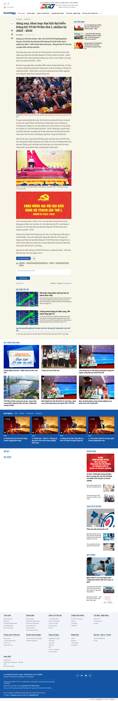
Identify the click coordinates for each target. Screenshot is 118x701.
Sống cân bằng (54, 635)
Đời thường (91, 555)
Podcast (21, 413)
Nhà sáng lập (30, 619)
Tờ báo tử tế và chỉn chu (50, 370)
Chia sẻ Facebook (24, 258)
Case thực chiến (53, 623)
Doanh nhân (31, 13)
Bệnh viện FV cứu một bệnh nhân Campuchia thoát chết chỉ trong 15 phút (100, 580)
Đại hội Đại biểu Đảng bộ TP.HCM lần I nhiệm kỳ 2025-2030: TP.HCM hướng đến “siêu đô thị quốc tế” (93, 36)
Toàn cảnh (21, 13)
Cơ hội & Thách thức (77, 619)
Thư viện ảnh (30, 413)
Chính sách (97, 619)
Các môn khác (53, 651)
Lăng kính (74, 625)
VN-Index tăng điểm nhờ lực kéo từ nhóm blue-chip (54, 294)
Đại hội (21, 265)
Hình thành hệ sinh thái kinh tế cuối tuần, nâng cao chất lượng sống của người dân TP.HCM (58, 402)
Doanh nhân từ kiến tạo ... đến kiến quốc (13, 663)
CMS (99, 699)
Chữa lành (52, 640)
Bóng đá (51, 645)
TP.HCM (52, 263)
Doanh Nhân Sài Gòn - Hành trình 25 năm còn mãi (21, 372)
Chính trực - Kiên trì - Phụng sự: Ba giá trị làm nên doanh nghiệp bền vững (44, 440)
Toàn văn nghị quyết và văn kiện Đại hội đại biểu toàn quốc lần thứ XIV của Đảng (42, 334)
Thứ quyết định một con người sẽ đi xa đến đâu (93, 544)
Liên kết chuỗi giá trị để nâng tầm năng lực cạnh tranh (94, 497)
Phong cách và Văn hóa (90, 13)
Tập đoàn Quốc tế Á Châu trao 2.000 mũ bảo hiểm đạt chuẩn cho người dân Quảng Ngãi (94, 589)
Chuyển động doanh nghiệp (34, 638)
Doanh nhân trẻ (30, 628)
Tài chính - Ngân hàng (73, 13)
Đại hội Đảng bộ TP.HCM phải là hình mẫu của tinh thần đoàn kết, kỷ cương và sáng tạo (93, 45)
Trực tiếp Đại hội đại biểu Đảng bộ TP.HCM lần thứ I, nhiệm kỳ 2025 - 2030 (92, 26)
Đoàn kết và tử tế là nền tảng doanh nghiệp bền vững (15, 439)
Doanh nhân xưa (31, 625)
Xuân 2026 (7, 656)
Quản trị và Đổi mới (43, 13)
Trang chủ (19, 19)
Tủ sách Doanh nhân (10, 640)
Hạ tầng (96, 623)
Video (16, 413)
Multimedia (8, 413)
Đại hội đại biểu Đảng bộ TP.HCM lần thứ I (37, 263)
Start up (73, 621)
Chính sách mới (8, 619)
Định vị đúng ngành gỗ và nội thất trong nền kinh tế (94, 486)
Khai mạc (22, 263)
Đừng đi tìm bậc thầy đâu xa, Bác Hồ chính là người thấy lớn (72, 439)
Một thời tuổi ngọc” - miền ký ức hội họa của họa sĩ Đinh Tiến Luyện (94, 598)
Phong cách (7, 638)
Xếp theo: (53, 283)
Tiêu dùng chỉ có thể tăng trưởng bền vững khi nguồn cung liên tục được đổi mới (96, 372)
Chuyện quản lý (53, 625)
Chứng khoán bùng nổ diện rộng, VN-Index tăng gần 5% (55, 312)
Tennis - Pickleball (54, 649)
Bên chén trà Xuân (9, 666)
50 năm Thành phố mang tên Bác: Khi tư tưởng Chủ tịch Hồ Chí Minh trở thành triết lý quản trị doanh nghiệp (99, 477)
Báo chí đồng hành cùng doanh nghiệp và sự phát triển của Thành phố (95, 402)
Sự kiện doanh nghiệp (33, 635)
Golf (50, 647)
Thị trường (74, 623)
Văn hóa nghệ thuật (99, 638)
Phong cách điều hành (32, 623)
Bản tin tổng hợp (8, 628)
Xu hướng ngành (8, 625)
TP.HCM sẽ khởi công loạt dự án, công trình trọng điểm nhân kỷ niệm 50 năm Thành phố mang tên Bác (20, 403)
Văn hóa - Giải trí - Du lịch (102, 635)
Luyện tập (51, 643)
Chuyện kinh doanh (57, 13)
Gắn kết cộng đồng (31, 640)
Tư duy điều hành (54, 619)
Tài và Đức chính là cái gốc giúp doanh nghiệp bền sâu (101, 439)
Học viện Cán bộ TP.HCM (62, 263)
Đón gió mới (7, 660)
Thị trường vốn (98, 621)
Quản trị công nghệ (54, 621)
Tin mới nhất (10, 7)
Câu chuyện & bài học (32, 630)
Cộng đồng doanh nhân (10, 623)
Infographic (38, 413)
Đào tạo (51, 628)
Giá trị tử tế (7, 643)
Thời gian (59, 283)
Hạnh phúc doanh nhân (33, 621)
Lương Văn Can (8, 645)
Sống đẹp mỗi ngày (54, 638)
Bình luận (6, 621)
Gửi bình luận (23, 278)
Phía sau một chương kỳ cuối (97, 529)
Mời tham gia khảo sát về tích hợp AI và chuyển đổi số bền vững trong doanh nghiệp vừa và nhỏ (94, 536)
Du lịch (95, 640)
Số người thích (67, 283)
